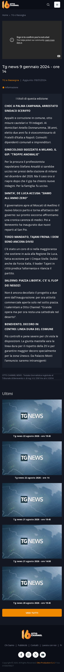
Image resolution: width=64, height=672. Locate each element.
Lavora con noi (49, 645)
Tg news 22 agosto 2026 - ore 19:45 (32, 436)
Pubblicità (22, 645)
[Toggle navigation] (57, 5)
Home (5, 15)
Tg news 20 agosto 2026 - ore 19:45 (32, 603)
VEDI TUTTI (32, 612)
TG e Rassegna (18, 15)
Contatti (34, 645)
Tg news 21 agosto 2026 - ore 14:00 (32, 561)
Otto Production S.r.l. (46, 662)
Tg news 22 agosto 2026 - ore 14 (32, 477)
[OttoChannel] (10, 4)
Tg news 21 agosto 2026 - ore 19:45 (32, 519)
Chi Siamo (9, 645)
